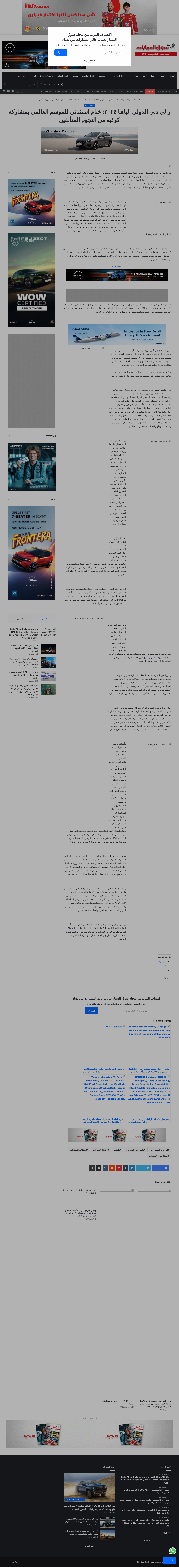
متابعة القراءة (89, 60)
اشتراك (60, 52)
